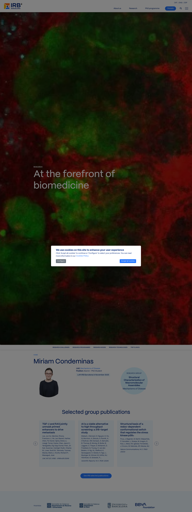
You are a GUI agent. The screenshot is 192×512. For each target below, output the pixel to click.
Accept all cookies (128, 261)
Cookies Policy (82, 256)
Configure (61, 261)
